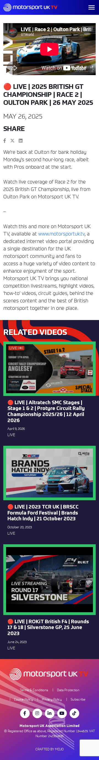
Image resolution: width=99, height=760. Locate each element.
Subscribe (78, 699)
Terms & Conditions (34, 690)
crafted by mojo (49, 749)
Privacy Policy (52, 699)
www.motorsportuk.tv (61, 233)
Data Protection (68, 690)
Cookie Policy (23, 699)
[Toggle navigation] (91, 7)
